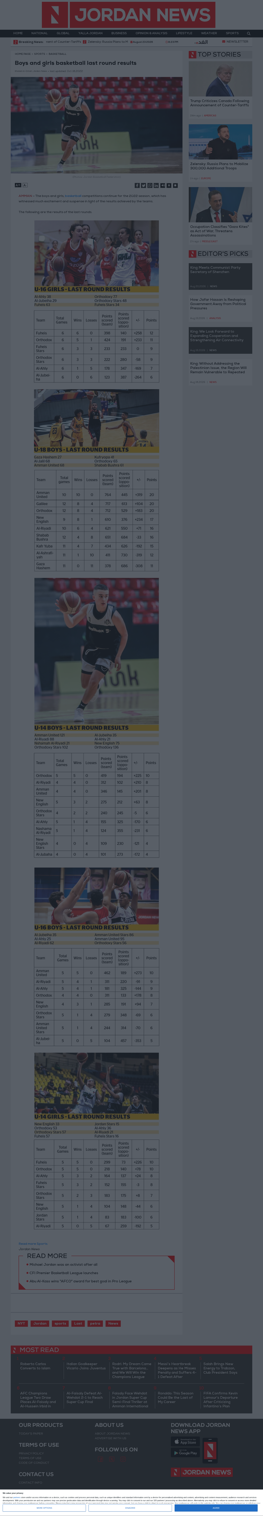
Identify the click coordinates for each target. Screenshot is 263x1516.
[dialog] (131, 1503)
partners (17, 1497)
